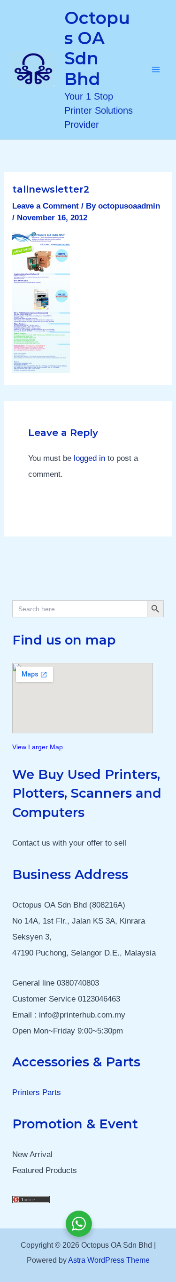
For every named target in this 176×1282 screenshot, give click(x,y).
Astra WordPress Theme (109, 1260)
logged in (89, 458)
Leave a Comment (45, 206)
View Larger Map (37, 747)
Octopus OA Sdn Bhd (97, 48)
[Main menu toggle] (156, 70)
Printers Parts (36, 1092)
